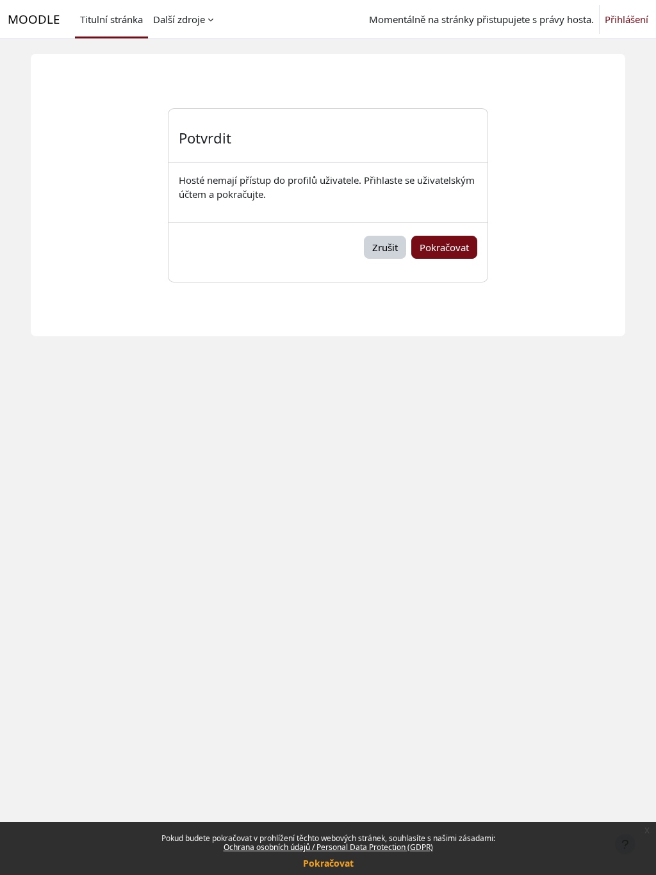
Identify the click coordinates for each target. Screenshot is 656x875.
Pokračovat (328, 863)
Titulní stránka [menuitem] (111, 19)
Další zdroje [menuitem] (179, 19)
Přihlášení (626, 19)
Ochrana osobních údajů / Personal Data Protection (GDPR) (328, 847)
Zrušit (385, 247)
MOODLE (34, 19)
